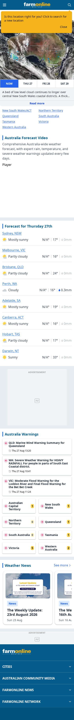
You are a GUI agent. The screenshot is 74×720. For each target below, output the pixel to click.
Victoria (44, 121)
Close (63, 27)
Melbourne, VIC (13, 250)
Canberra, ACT (13, 317)
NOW (9, 83)
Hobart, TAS (11, 334)
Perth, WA (9, 283)
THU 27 (27, 83)
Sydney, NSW (12, 233)
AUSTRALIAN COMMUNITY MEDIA (28, 678)
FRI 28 (46, 83)
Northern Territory (51, 110)
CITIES (7, 666)
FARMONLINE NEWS (18, 690)
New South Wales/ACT (17, 110)
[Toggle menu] (4, 4)
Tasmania (8, 121)
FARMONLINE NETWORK (21, 701)
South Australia (49, 116)
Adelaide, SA (11, 300)
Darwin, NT (10, 350)
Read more (37, 103)
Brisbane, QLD (13, 266)
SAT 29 (64, 83)
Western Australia (14, 127)
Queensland (10, 116)
